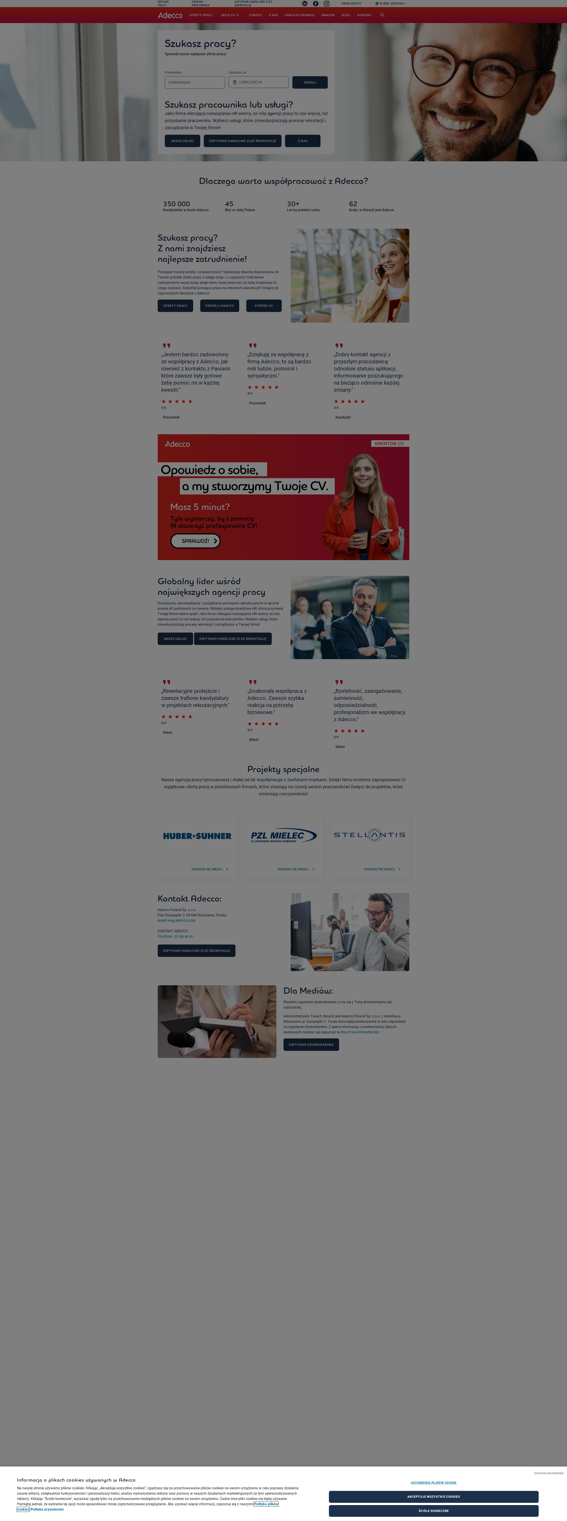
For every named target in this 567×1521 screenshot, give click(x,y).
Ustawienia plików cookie (434, 1482)
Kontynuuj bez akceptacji (549, 1472)
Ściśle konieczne (434, 1511)
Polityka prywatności (47, 1509)
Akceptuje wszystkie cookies (433, 1496)
